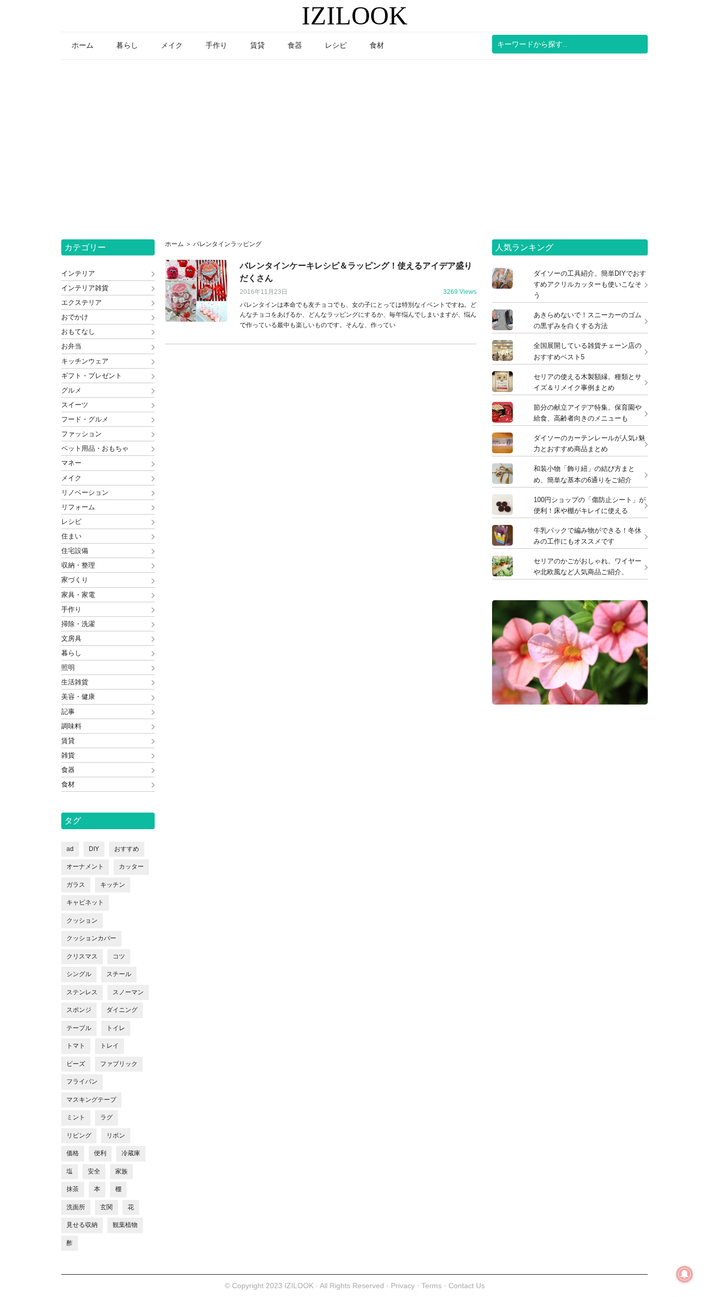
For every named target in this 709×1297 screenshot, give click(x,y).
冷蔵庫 (130, 1153)
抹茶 (72, 1189)
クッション (82, 920)
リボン (115, 1135)
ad (70, 849)
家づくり (74, 580)
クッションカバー (91, 938)
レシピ (71, 521)
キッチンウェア (84, 361)
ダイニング (122, 1010)
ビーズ (75, 1064)
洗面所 (75, 1207)
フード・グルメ (84, 419)
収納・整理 (78, 565)
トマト (75, 1045)
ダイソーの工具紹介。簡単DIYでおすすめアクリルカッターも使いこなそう (590, 284)
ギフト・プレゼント (91, 376)
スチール (118, 974)
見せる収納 (82, 1224)
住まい (71, 536)
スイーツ (74, 405)
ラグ (106, 1117)
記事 (68, 711)
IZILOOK (354, 15)
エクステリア (81, 302)
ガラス (75, 884)
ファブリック (119, 1064)
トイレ (115, 1028)
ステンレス (82, 992)
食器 (68, 770)
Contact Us (466, 1285)
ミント (75, 1117)
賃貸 (68, 741)
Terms (432, 1285)
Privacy (403, 1285)
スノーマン (128, 992)
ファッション (81, 434)
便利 (100, 1153)
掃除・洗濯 (78, 624)
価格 (72, 1153)
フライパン (82, 1081)
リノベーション (84, 492)
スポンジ (78, 1010)
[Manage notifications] (684, 1274)
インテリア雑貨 (84, 288)
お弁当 (71, 346)
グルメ (71, 390)
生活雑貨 (74, 682)
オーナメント (85, 866)
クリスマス (82, 956)
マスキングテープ (91, 1099)
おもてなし (78, 331)
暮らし (71, 653)
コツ (119, 956)
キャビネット (85, 902)
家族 (121, 1171)
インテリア (78, 273)
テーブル (78, 1028)
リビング (78, 1135)
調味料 (71, 726)
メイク (71, 478)
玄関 (106, 1207)
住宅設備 (74, 551)
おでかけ (74, 317)
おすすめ (126, 849)
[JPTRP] (570, 701)
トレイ (109, 1045)
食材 (68, 784)
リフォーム (78, 507)
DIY (94, 849)
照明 (68, 667)
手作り (71, 609)
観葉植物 (125, 1224)
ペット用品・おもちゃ (95, 448)
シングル (78, 974)
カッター (131, 866)
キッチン (112, 884)
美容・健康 (78, 696)
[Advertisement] (354, 146)
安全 (94, 1171)
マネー (71, 463)
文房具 (71, 638)
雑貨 (68, 755)
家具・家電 (78, 595)
